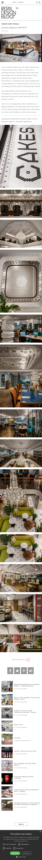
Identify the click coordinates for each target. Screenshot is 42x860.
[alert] (21, 845)
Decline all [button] (26, 853)
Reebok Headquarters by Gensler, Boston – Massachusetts (27, 685)
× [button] (40, 831)
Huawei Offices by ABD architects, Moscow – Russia (25, 711)
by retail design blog (20, 688)
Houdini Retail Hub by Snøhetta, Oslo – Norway (26, 790)
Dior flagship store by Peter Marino (25, 764)
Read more (25, 841)
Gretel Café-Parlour (10, 24)
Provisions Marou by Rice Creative (23, 777)
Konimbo (17, 738)
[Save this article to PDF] (31, 670)
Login (14, 2)
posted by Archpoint (8, 27)
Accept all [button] (15, 853)
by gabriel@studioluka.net (22, 740)
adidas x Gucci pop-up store (25, 751)
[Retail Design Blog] (21, 13)
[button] (4, 844)
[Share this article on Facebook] (10, 670)
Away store (18, 725)
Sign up (21, 2)
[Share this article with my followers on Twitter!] (17, 670)
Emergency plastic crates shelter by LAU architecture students (27, 803)
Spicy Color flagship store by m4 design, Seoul (27, 698)
